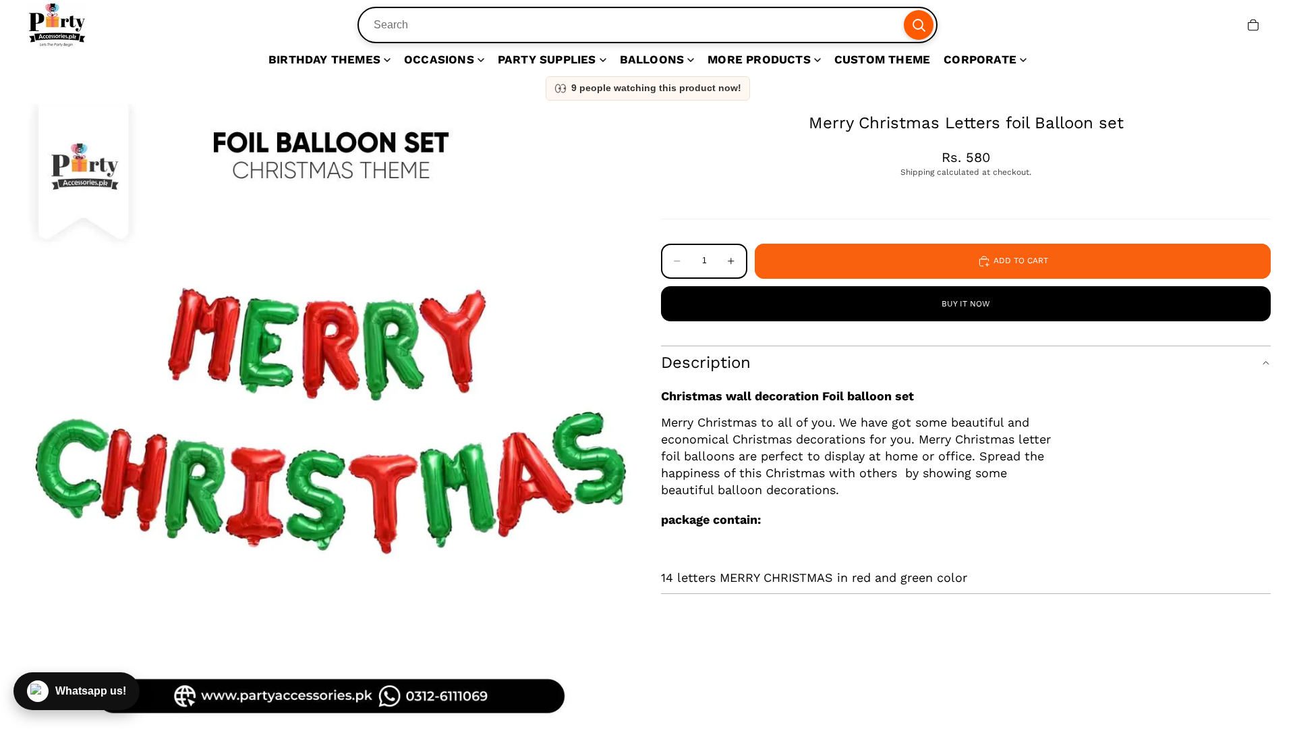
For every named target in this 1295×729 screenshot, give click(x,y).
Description (706, 362)
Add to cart (1021, 260)
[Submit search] (918, 25)
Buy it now (966, 303)
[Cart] (1253, 25)
